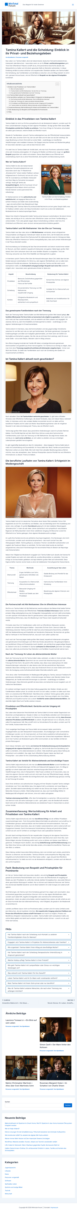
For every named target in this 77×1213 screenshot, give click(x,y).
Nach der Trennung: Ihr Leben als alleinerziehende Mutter (27, 101)
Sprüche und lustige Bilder (13, 1187)
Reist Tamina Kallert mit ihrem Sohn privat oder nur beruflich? (31, 983)
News (7, 1174)
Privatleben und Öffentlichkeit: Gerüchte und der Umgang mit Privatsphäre (32, 103)
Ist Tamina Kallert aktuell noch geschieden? (21, 95)
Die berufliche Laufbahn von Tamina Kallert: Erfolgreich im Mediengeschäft (31, 97)
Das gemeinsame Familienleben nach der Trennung (25, 93)
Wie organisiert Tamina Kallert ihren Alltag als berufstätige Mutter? (33, 947)
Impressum (54, 1207)
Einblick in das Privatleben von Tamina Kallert (22, 87)
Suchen (7, 1102)
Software (8, 1181)
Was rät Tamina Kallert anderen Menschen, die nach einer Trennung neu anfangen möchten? (35, 989)
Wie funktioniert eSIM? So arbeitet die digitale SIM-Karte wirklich (26, 1135)
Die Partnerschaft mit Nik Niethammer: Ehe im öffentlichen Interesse (30, 99)
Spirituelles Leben (11, 1184)
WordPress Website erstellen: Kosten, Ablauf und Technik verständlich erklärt (31, 1142)
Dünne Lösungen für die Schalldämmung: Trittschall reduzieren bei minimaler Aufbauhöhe (35, 1132)
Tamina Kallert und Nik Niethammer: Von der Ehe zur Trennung (28, 91)
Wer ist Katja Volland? (12, 1129)
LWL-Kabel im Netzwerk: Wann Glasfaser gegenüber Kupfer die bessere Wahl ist (32, 1145)
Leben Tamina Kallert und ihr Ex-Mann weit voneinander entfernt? (32, 978)
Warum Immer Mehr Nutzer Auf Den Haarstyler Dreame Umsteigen (27, 1138)
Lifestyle (8, 1171)
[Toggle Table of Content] (56, 84)
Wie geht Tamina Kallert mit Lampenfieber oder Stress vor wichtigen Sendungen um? (34, 966)
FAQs (10, 112)
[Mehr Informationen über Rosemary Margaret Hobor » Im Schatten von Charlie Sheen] (55, 1068)
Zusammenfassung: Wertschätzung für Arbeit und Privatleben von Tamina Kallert (33, 107)
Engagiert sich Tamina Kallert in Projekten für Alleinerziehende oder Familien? (37, 942)
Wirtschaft (8, 1194)
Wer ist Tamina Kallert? (17, 89)
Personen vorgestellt (22, 57)
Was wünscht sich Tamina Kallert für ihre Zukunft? (27, 973)
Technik (7, 1190)
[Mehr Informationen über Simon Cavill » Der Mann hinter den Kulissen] (55, 1029)
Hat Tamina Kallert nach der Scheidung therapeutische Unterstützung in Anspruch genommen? (35, 953)
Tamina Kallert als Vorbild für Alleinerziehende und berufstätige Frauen (31, 105)
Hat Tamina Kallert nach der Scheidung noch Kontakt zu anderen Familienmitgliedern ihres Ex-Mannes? (32, 935)
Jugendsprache (10, 1168)
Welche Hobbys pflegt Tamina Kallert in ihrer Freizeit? (28, 960)
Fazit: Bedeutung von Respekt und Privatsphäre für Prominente (28, 109)
